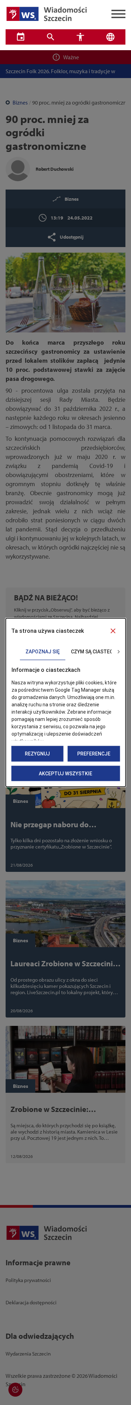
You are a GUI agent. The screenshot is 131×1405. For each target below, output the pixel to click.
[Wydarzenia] (21, 37)
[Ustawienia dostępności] (81, 37)
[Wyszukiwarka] (51, 37)
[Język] (110, 37)
